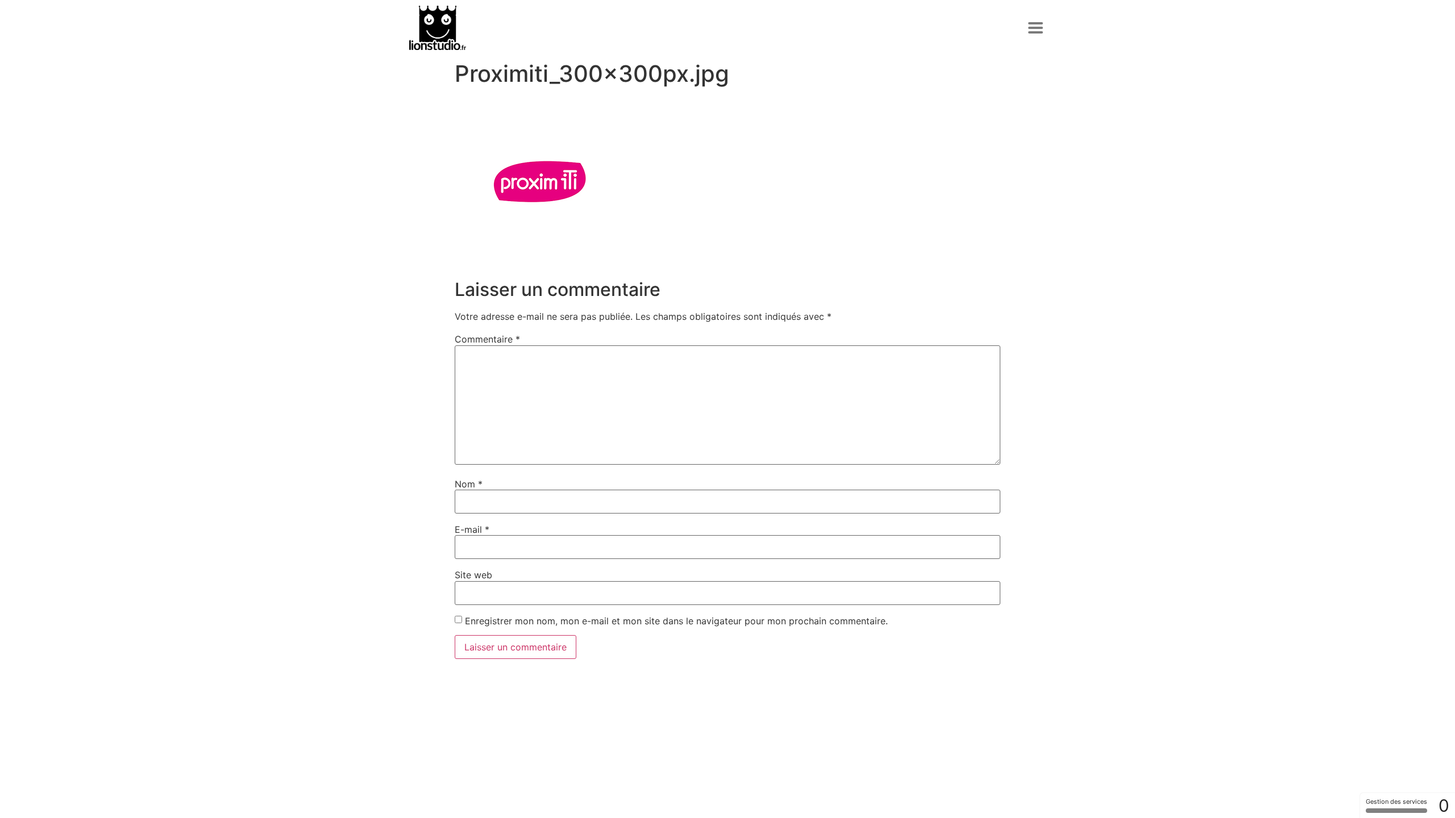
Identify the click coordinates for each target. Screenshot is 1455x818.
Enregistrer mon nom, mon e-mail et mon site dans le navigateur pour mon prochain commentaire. (676, 620)
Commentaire (487, 339)
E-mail (472, 529)
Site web (473, 574)
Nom (469, 484)
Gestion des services (1396, 802)
